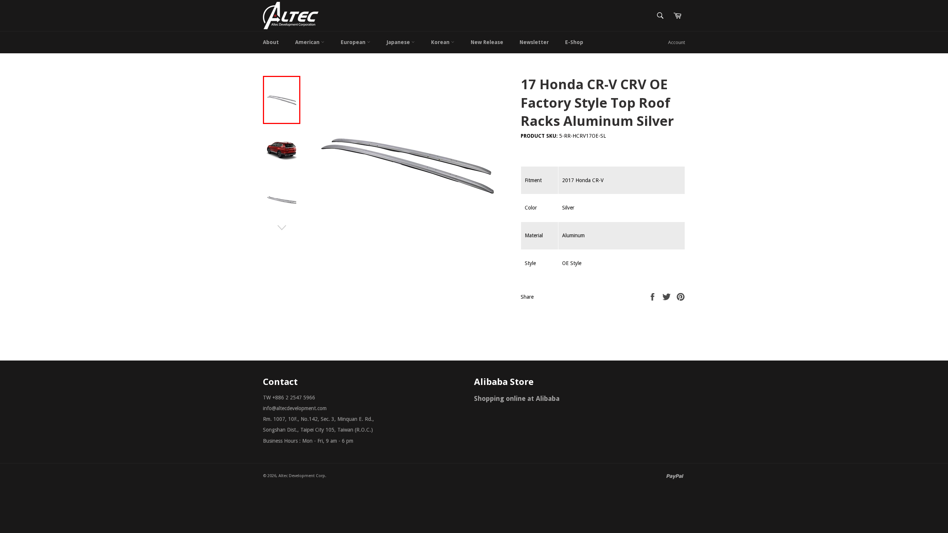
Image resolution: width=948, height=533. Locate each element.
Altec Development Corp (301, 475)
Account (676, 42)
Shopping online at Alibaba (517, 398)
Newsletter (534, 42)
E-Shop (574, 42)
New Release (487, 42)
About (271, 42)
